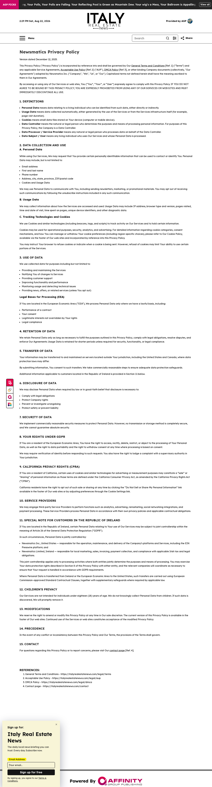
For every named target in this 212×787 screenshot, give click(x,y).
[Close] (56, 724)
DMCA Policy (111, 69)
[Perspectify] (9, 390)
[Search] (167, 38)
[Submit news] (9, 382)
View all (205, 4)
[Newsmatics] (9, 404)
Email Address (17, 759)
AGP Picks (9, 4)
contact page (117, 650)
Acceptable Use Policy (73, 69)
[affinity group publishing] (9, 397)
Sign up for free (31, 772)
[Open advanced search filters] (174, 38)
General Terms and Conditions (148, 65)
